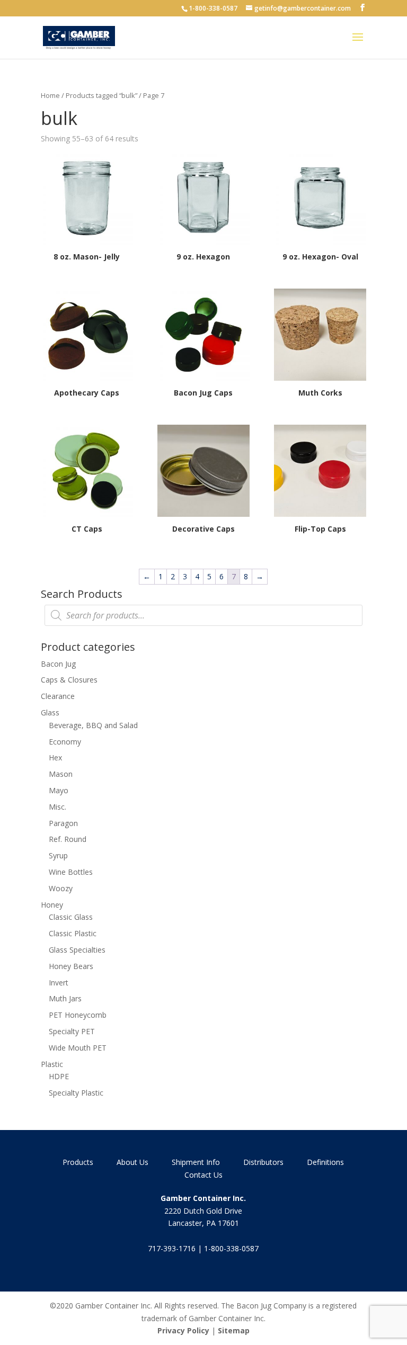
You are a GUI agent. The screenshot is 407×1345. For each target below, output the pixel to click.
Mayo (58, 790)
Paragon (63, 823)
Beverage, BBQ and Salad (93, 725)
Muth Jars (65, 998)
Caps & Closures (69, 680)
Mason (61, 774)
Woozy (61, 888)
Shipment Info (196, 1162)
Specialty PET (72, 1031)
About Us (132, 1162)
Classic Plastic (72, 933)
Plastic (52, 1064)
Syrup (58, 855)
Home (50, 95)
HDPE (59, 1076)
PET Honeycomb (78, 1015)
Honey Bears (71, 966)
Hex (55, 757)
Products (78, 1162)
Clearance (58, 696)
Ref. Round (67, 839)
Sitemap (234, 1330)
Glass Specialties (77, 950)
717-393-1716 (172, 1248)
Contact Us (203, 1175)
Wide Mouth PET (78, 1048)
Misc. (57, 807)
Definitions (325, 1162)
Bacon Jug (58, 664)
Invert (58, 983)
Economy (65, 742)
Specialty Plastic (76, 1093)
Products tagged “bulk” (101, 95)
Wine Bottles (71, 872)
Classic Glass (71, 917)
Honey (52, 905)
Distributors (263, 1162)
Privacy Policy (183, 1330)
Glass (50, 712)
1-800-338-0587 (213, 8)
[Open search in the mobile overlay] (203, 615)
